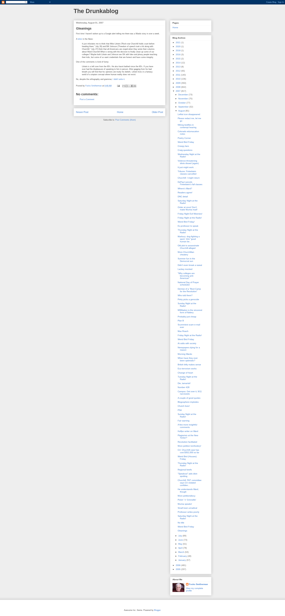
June (180, 540)
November (183, 98)
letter (80, 39)
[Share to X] (129, 85)
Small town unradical (187, 508)
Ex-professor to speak (188, 226)
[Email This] (123, 85)
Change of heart (185, 373)
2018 (178, 50)
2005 (178, 569)
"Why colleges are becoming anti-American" (186, 276)
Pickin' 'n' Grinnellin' (187, 500)
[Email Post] (118, 86)
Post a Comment (87, 99)
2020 (178, 46)
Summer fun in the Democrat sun (186, 259)
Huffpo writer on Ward (188, 431)
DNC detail (183, 196)
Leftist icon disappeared (189, 114)
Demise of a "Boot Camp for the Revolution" (189, 290)
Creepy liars (183, 146)
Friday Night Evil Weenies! (190, 214)
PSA (180, 410)
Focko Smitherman (198, 584)
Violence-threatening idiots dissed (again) (188, 162)
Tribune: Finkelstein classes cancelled (187, 172)
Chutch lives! (184, 406)
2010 (178, 79)
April (180, 548)
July (180, 536)
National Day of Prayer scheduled (188, 283)
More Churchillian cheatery (186, 253)
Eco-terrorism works (187, 368)
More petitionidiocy (186, 496)
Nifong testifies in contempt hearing (187, 126)
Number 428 (183, 387)
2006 (178, 565)
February (182, 556)
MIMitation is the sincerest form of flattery (190, 311)
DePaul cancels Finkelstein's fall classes (190, 183)
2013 (178, 66)
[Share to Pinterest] (134, 85)
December (183, 94)
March (181, 552)
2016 (178, 54)
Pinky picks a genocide (188, 299)
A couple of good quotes (189, 398)
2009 (178, 83)
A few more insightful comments (187, 425)
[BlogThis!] (126, 85)
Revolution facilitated (187, 442)
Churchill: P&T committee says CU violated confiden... (189, 482)
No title (181, 522)
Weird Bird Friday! (186, 222)
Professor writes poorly (188, 512)
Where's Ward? (185, 188)
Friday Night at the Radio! (190, 218)
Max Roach (183, 331)
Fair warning (183, 420)
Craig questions (185, 150)
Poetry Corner (184, 138)
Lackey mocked (185, 269)
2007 (178, 91)
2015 (178, 58)
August (181, 111)
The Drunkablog (96, 11)
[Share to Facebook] (132, 85)
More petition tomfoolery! (189, 446)
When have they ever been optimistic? (188, 359)
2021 (178, 42)
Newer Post (82, 112)
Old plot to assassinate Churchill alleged (188, 246)
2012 (178, 71)
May (180, 544)
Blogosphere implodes (188, 402)
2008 (178, 87)
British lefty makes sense (189, 364)
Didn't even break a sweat (190, 265)
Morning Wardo (185, 354)
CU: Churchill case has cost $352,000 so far (188, 451)
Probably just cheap (187, 316)
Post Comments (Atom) (125, 120)
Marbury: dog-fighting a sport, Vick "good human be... (189, 239)
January (182, 560)
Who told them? (185, 295)
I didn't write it (119, 79)
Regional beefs (185, 469)
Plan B (181, 320)
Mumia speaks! (185, 504)
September (183, 107)
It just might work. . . (187, 167)
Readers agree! (185, 192)
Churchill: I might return (189, 178)
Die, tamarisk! (184, 383)
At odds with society (187, 343)
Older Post (157, 112)
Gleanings (182, 530)
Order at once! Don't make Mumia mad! (187, 208)
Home (120, 112)
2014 (178, 62)
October (182, 103)
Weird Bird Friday (186, 142)
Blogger (157, 610)
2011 (178, 75)
